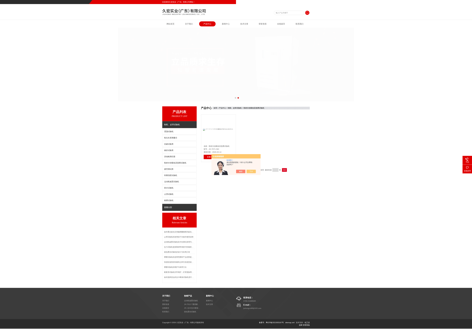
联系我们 (306, 2)
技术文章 (244, 24)
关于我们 (189, 24)
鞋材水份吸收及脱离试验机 (175, 163)
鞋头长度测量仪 (170, 138)
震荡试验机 (168, 132)
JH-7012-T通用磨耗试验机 (192, 304)
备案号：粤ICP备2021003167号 (271, 322)
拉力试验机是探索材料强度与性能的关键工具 (179, 247)
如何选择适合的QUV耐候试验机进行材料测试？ (179, 277)
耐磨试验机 (168, 200)
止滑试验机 (168, 194)
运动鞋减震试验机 (171, 182)
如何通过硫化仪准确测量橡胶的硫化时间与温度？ (179, 232)
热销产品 (188, 296)
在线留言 (298, 2)
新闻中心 (226, 24)
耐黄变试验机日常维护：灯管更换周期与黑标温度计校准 (179, 272)
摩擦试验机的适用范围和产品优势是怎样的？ (179, 257)
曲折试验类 (169, 150)
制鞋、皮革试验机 (235, 108)
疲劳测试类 (168, 169)
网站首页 (170, 24)
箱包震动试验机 (190, 312)
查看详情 (210, 157)
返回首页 (289, 2)
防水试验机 (168, 188)
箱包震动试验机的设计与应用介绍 (177, 252)
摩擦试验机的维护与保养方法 (175, 267)
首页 (215, 108)
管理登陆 (306, 325)
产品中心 (207, 24)
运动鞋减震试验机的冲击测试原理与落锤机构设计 (179, 242)
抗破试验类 (168, 144)
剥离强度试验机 (170, 175)
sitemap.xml (290, 322)
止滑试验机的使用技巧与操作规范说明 (178, 237)
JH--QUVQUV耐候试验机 (192, 308)
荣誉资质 (263, 24)
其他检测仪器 (169, 157)
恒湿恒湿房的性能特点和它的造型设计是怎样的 (179, 262)
